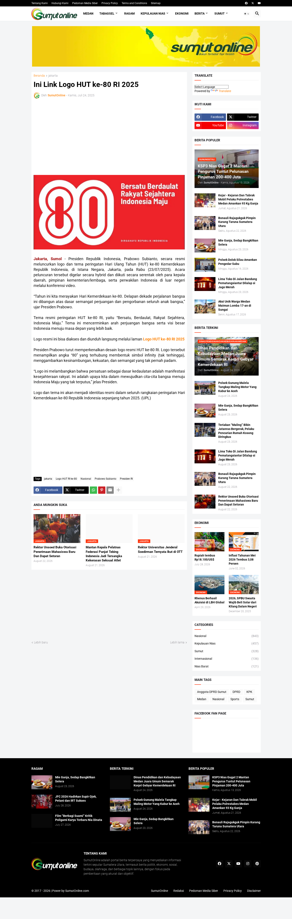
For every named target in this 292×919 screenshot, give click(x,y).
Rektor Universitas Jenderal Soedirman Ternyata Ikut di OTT (160, 549)
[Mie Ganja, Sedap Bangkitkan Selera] (205, 245)
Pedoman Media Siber (85, 3)
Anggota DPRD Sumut (211, 692)
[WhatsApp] (93, 490)
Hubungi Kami (60, 3)
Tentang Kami (39, 3)
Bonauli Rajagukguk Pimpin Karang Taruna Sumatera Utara (237, 222)
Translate (225, 91)
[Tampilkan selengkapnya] (118, 490)
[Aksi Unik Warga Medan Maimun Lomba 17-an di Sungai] (205, 306)
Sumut (219, 13)
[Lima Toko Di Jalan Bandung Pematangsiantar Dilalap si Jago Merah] (205, 284)
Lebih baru (41, 642)
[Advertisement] (71, 136)
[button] (246, 14)
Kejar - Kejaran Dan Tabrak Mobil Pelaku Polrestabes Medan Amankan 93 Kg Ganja (238, 199)
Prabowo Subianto (105, 478)
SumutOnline (159, 890)
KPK (249, 692)
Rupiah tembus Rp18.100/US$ (205, 557)
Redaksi (178, 890)
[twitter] (252, 3)
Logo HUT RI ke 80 (66, 478)
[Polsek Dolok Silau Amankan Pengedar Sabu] (205, 265)
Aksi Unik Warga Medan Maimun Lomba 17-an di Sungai (234, 305)
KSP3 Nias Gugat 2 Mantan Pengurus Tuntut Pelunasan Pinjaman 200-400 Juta (231, 781)
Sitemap (156, 3)
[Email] (110, 490)
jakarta (53, 75)
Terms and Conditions (134, 3)
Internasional (227, 658)
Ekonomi (182, 13)
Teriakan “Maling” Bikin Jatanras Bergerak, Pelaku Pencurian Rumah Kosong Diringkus (236, 431)
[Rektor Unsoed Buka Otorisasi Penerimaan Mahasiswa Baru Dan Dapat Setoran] (205, 502)
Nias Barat (227, 666)
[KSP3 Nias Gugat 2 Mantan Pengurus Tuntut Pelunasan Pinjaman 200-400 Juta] (199, 782)
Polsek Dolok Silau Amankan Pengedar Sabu (237, 262)
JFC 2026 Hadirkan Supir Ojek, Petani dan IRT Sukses (75, 798)
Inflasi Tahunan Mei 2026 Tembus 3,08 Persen (242, 559)
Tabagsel (106, 13)
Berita (200, 13)
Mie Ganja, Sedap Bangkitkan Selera (238, 242)
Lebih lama (177, 642)
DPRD (236, 692)
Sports (234, 699)
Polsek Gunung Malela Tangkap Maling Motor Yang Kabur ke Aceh (237, 387)
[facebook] (246, 3)
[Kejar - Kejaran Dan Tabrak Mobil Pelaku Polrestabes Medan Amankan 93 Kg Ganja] (205, 200)
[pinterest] (257, 863)
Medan (88, 13)
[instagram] (247, 863)
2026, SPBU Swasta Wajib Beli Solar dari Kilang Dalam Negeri (243, 602)
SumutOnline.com (77, 890)
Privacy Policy (110, 3)
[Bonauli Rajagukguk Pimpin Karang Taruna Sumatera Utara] (205, 223)
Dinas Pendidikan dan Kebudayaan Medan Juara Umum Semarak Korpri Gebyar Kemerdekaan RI (157, 781)
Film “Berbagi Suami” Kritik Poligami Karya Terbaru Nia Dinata (78, 818)
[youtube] (259, 3)
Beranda (39, 75)
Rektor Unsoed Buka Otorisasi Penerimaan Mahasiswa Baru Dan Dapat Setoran (55, 551)
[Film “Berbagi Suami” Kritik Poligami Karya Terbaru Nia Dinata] (41, 821)
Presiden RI (126, 478)
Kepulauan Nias (153, 13)
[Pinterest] (101, 490)
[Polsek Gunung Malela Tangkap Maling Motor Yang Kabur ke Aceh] (205, 388)
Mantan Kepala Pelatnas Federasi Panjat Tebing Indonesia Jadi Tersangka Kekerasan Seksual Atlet (104, 553)
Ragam (129, 13)
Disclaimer (254, 890)
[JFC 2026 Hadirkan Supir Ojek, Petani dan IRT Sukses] (41, 802)
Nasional (86, 478)
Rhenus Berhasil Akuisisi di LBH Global (209, 600)
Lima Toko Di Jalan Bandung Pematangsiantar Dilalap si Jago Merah (237, 283)
